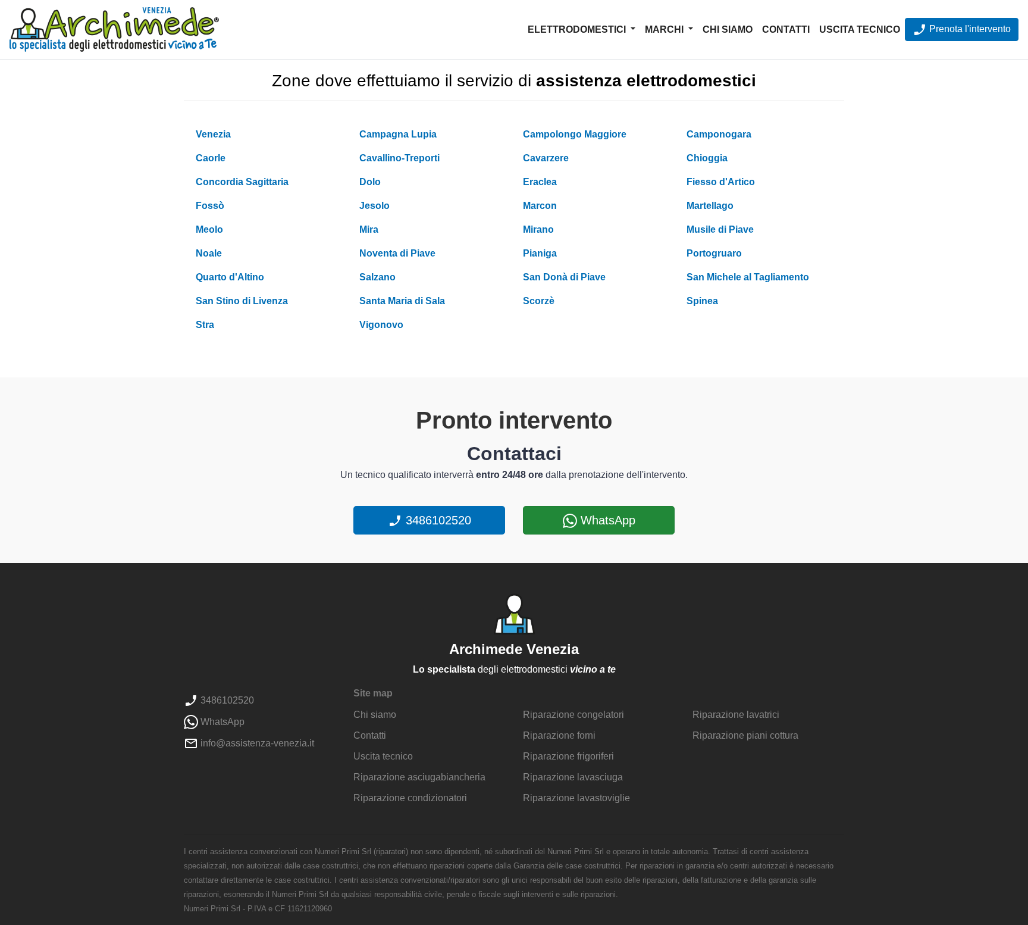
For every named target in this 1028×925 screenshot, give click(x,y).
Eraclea (540, 182)
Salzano (377, 277)
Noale (209, 253)
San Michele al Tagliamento (748, 277)
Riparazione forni (559, 735)
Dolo (370, 182)
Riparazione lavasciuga (573, 777)
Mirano (538, 229)
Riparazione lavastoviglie (576, 798)
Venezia (213, 134)
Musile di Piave (720, 229)
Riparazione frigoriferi (568, 756)
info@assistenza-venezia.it (256, 743)
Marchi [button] (665, 29)
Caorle (210, 158)
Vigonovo (381, 325)
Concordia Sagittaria (242, 182)
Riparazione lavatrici (735, 715)
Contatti (786, 29)
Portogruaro (714, 253)
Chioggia (707, 158)
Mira (368, 229)
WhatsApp (606, 520)
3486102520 (436, 520)
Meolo (209, 229)
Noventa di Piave (397, 253)
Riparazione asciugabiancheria (419, 777)
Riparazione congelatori (573, 715)
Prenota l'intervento (969, 29)
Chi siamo (728, 29)
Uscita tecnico (859, 29)
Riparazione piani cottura (745, 735)
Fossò (210, 206)
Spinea (702, 301)
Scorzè (538, 301)
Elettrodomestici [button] (578, 29)
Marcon (540, 206)
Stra (205, 325)
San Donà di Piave (564, 277)
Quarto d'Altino (230, 277)
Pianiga (540, 253)
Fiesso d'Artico (721, 182)
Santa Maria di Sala (402, 301)
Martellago (710, 206)
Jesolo (374, 206)
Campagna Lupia (398, 134)
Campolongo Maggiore (574, 134)
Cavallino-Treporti (399, 158)
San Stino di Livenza (242, 301)
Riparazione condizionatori (410, 798)
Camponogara (719, 134)
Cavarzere (546, 158)
